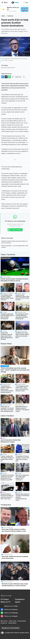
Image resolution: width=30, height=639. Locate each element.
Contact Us (4, 623)
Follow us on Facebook (11, 609)
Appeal (17, 602)
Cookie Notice (12, 623)
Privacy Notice (22, 621)
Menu (6, 2)
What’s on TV (5, 602)
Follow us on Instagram (11, 616)
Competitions (20, 599)
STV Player (5, 599)
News (3, 16)
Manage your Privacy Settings (10, 628)
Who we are (4, 621)
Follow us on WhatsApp (11, 612)
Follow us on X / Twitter (11, 606)
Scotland (10, 16)
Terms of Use (12, 621)
